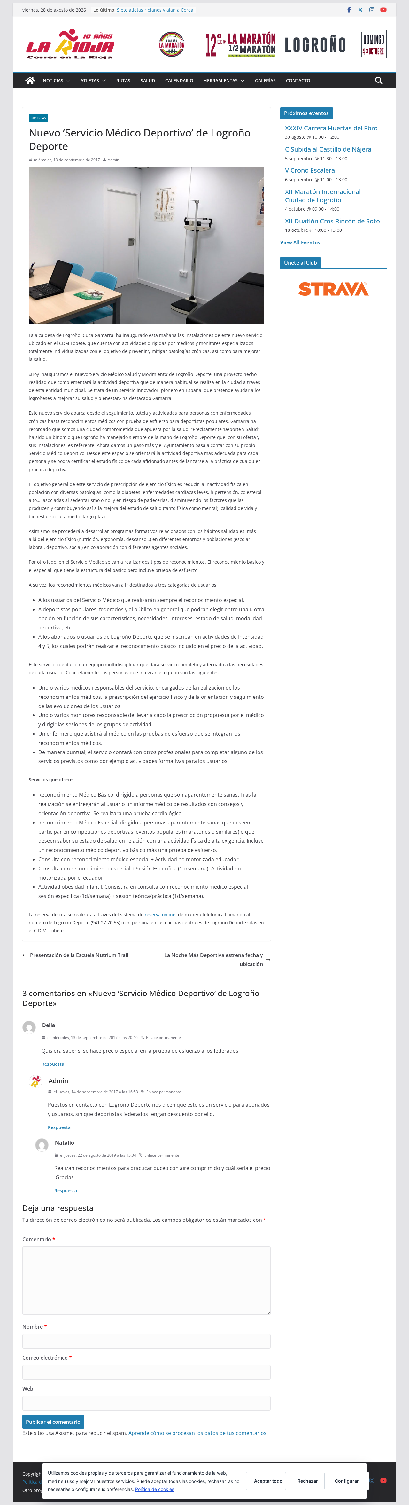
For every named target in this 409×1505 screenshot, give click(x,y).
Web (27, 1388)
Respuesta (53, 1064)
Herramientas (221, 80)
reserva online (160, 914)
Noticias (53, 80)
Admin (113, 159)
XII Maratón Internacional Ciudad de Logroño (323, 195)
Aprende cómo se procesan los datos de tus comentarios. (198, 1433)
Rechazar (307, 1481)
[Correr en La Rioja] (30, 80)
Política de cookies (154, 1489)
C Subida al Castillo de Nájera (328, 149)
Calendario (179, 80)
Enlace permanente (163, 1037)
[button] (66, 80)
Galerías (265, 80)
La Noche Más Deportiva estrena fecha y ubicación (213, 960)
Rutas (123, 80)
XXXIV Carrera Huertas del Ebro (331, 128)
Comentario (38, 1239)
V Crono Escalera (310, 170)
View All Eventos (300, 242)
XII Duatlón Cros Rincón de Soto (332, 221)
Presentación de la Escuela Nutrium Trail (79, 955)
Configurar (347, 1481)
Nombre (34, 1326)
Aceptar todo (268, 1481)
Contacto (298, 80)
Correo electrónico (47, 1357)
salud (148, 80)
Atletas (90, 80)
